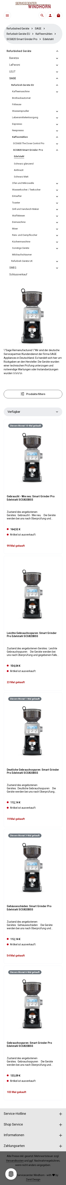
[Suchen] (42, 15)
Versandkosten (15, 1160)
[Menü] (7, 15)
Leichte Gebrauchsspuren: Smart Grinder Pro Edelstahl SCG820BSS (32, 635)
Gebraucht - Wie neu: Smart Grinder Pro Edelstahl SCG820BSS (31, 498)
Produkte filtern (35, 394)
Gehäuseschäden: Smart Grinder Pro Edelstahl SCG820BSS (29, 908)
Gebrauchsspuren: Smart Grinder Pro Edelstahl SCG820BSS (29, 1044)
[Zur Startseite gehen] (33, 5)
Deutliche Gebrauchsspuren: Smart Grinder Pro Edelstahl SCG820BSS (33, 771)
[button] (57, 51)
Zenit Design (33, 1179)
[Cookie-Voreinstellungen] (11, 1174)
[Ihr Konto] (50, 15)
